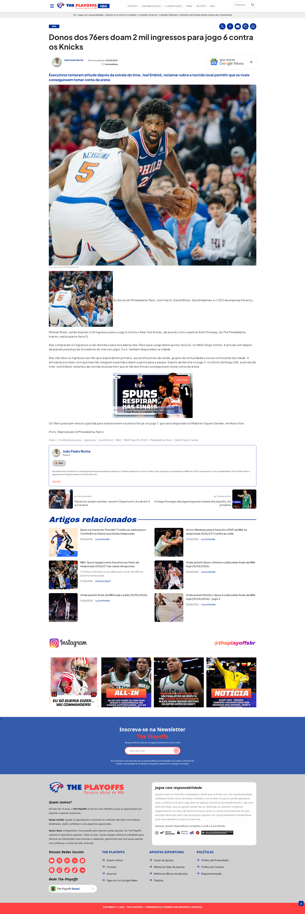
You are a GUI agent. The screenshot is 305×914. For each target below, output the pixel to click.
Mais (212, 6)
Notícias (132, 6)
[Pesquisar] (252, 4)
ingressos (90, 440)
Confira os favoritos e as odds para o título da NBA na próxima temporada (111, 573)
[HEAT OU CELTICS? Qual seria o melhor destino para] (179, 682)
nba (54, 26)
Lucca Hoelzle (102, 539)
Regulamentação (211, 873)
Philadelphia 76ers (161, 440)
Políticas (205, 852)
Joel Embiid (106, 440)
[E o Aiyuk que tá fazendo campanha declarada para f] (74, 682)
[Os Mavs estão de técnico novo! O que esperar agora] (231, 682)
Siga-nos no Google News (122, 880)
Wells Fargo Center (187, 440)
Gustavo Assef (103, 581)
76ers (52, 440)
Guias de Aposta (164, 860)
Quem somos (115, 860)
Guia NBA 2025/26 (151, 6)
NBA (118, 440)
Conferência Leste (69, 440)
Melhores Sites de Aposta (169, 867)
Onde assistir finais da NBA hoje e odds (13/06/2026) (113, 595)
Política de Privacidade (214, 860)
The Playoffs (113, 852)
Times (189, 6)
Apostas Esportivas (166, 852)
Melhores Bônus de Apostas (171, 873)
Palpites (201, 6)
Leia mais (56, 481)
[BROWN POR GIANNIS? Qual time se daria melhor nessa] (126, 682)
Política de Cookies (212, 867)
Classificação (173, 6)
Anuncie (111, 873)
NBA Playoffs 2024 (135, 440)
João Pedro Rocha (73, 60)
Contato (111, 867)
